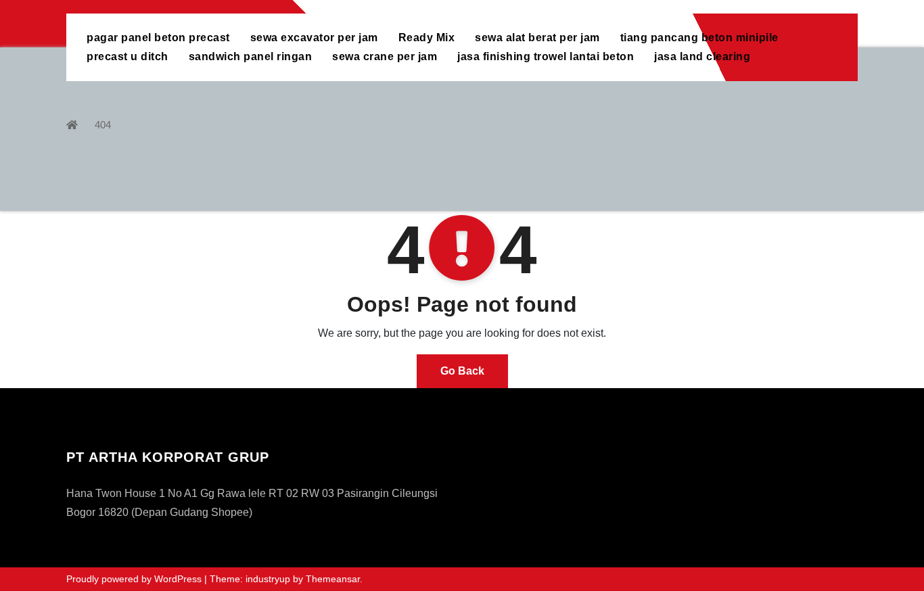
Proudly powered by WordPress (135, 578)
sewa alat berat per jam (537, 37)
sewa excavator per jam (314, 37)
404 (103, 125)
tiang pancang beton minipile (699, 37)
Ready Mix (426, 37)
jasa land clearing (702, 56)
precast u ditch (127, 56)
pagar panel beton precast (158, 37)
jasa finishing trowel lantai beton (545, 56)
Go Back (462, 371)
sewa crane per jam (384, 56)
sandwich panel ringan (251, 56)
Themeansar (333, 578)
